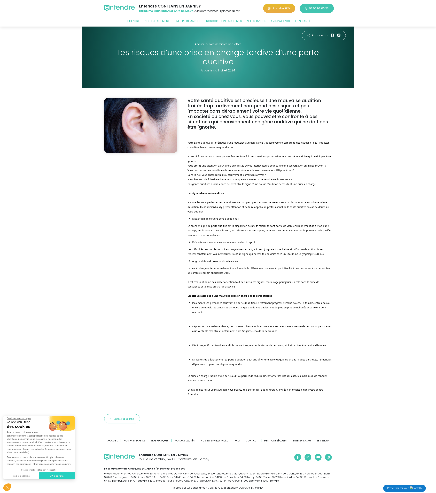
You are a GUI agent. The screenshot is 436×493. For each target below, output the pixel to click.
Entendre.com (302, 440)
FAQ (237, 440)
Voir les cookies (21, 475)
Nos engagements (158, 21)
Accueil (112, 440)
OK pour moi (57, 475)
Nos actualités (185, 440)
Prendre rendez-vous (398, 488)
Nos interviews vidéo (215, 440)
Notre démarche (188, 21)
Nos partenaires (134, 440)
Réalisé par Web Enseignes (189, 487)
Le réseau (323, 440)
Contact (252, 440)
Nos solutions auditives (224, 21)
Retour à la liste (124, 419)
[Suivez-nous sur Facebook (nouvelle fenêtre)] (297, 457)
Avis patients (280, 21)
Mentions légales (275, 440)
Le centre (132, 21)
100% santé (302, 21)
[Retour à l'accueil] (119, 8)
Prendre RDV (281, 8)
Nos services (256, 21)
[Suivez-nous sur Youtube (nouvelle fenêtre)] (318, 457)
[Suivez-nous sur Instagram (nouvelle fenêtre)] (328, 457)
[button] (7, 487)
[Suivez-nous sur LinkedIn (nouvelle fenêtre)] (308, 457)
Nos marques (159, 440)
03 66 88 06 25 (319, 8)
